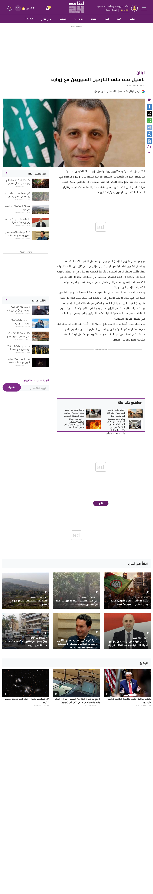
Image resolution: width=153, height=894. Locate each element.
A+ (149, 147)
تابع (101, 503)
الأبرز (119, 19)
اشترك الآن (125, 10)
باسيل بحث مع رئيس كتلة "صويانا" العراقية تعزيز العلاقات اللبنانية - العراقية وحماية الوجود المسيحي (74, 416)
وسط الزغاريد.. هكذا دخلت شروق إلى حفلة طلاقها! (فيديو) (19, 361)
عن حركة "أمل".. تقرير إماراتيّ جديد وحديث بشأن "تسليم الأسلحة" (18, 182)
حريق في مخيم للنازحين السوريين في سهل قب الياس (74, 424)
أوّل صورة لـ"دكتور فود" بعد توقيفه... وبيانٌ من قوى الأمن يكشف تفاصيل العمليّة (17, 309)
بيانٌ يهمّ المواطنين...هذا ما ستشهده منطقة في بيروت (26, 643)
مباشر (132, 19)
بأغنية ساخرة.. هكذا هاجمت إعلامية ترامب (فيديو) (129, 700)
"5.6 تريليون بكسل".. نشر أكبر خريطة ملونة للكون (27, 700)
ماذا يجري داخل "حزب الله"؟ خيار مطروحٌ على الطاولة (18, 348)
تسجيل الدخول (111, 10)
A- (149, 152)
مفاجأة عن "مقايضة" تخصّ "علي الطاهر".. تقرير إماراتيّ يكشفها (18, 335)
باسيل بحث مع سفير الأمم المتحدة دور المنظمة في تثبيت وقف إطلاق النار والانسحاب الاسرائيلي (115, 427)
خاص (80, 19)
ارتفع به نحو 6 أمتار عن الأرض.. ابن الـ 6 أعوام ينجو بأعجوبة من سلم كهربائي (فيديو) (77, 700)
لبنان (106, 19)
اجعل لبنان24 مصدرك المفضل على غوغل (117, 91)
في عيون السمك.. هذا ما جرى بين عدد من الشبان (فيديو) (17, 195)
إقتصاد (63, 19)
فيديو (93, 19)
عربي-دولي (46, 19)
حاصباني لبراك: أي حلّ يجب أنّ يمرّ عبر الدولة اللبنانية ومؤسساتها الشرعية (17, 221)
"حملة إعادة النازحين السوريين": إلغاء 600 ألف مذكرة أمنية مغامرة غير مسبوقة (116, 415)
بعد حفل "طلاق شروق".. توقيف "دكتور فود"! (20, 322)
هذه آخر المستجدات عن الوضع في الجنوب (17, 208)
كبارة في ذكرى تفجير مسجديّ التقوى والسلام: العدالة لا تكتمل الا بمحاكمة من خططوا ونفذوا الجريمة (17, 234)
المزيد (28, 18)
